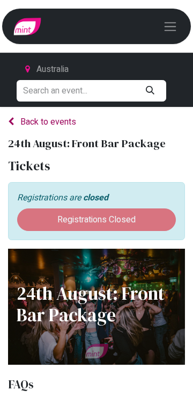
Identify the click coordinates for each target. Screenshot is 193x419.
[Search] (149, 91)
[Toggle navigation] (170, 26)
